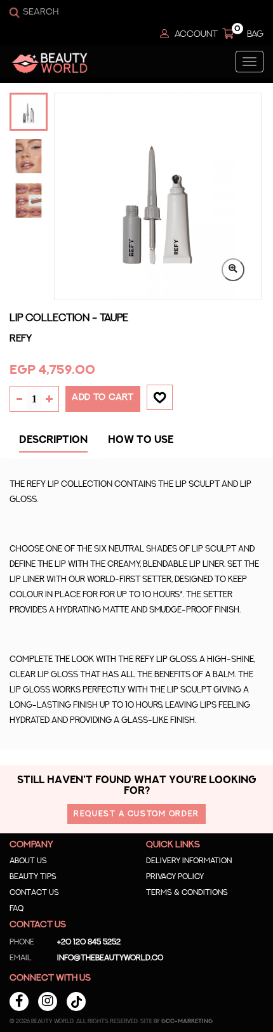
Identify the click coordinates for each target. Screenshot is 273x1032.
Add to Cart (103, 397)
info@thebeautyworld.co (86, 958)
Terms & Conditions (187, 892)
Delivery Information (189, 860)
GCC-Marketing (187, 1021)
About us (28, 860)
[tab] (53, 443)
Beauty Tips (33, 876)
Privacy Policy (175, 876)
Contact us (34, 892)
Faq (16, 908)
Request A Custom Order (136, 813)
